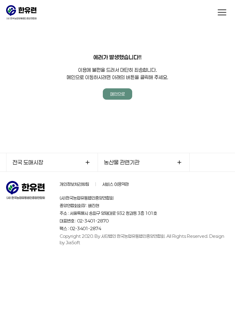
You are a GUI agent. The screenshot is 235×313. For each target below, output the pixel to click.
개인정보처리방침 (74, 184)
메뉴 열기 (222, 12)
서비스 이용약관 (115, 184)
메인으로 (117, 94)
